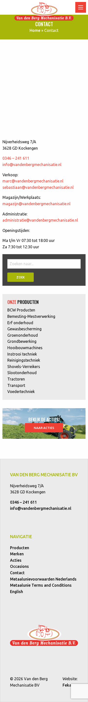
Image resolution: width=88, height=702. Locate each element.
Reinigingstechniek (23, 360)
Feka (67, 685)
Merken (17, 554)
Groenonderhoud (22, 335)
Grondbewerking (21, 341)
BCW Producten (21, 310)
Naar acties (44, 427)
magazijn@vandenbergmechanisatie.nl (36, 204)
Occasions (19, 566)
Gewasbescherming (24, 329)
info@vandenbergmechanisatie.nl (31, 164)
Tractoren (16, 379)
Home (35, 30)
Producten (19, 548)
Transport (16, 385)
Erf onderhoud (20, 323)
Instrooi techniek (22, 354)
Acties (16, 560)
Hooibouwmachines (25, 347)
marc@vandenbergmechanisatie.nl (32, 181)
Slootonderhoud (22, 372)
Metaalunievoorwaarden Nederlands (43, 579)
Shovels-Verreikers (23, 366)
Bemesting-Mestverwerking (31, 316)
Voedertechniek (21, 391)
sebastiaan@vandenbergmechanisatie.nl (38, 187)
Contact (17, 573)
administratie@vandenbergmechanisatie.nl (40, 220)
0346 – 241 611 (15, 158)
